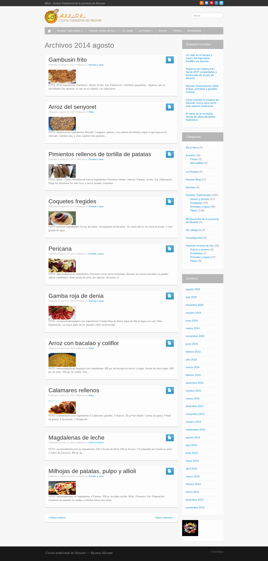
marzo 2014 (193, 476)
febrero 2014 (193, 484)
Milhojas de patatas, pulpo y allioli (92, 471)
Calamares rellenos (73, 390)
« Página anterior (57, 517)
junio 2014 (192, 452)
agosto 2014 (193, 437)
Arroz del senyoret (72, 107)
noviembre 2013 (195, 507)
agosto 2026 (193, 289)
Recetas (190, 187)
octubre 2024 (193, 312)
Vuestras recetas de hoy (102, 30)
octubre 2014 (193, 421)
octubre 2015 (193, 390)
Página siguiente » (164, 517)
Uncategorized (194, 237)
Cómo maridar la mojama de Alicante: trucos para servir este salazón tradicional (202, 102)
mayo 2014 (192, 460)
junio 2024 (192, 320)
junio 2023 (192, 343)
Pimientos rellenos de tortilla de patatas (99, 154)
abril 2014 (191, 468)
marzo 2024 (193, 328)
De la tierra (192, 147)
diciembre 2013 (195, 499)
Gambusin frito (67, 59)
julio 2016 (191, 359)
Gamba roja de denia (76, 296)
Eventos (162, 30)
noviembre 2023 (195, 336)
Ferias (194, 159)
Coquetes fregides (72, 201)
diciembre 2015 (195, 382)
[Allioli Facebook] (216, 3)
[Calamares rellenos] (62, 407)
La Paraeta (145, 30)
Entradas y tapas (96, 65)
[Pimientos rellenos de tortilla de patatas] (62, 170)
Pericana (60, 248)
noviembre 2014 (195, 413)
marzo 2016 (193, 367)
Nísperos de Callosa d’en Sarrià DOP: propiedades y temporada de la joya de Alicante (201, 73)
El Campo (128, 30)
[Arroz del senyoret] (62, 123)
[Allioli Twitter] (221, 3)
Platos (91, 112)
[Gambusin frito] (62, 76)
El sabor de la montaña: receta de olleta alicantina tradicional (200, 116)
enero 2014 (192, 491)
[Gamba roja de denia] (62, 312)
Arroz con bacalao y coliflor (83, 343)
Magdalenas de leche (76, 437)
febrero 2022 (193, 351)
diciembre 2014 (195, 406)
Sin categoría (193, 229)
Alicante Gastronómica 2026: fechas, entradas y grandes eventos (202, 89)
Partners (177, 30)
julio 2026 (191, 297)
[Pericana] (62, 265)
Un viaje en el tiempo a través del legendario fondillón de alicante (199, 58)
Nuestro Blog (193, 179)
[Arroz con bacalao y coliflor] (62, 359)
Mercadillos (196, 162)
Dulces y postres (96, 442)
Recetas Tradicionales (69, 30)
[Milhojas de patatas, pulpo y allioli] (62, 487)
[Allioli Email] (207, 3)
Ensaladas (196, 202)
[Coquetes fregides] (62, 218)
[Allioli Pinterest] (211, 3)
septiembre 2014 (195, 429)
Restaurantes (194, 30)
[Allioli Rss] (202, 3)
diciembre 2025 (195, 304)
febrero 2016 (193, 375)
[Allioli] (73, 16)
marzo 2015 (193, 398)
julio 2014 (191, 445)
